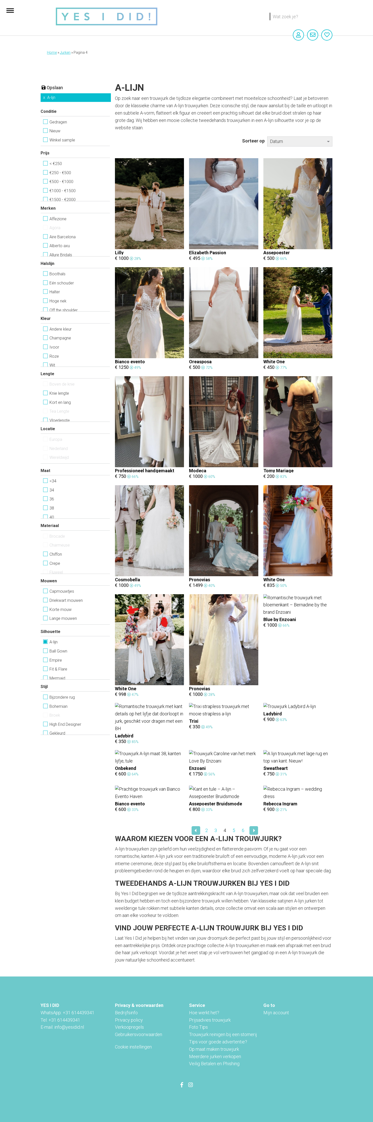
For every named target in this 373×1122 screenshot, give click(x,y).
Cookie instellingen (133, 1046)
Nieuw (54, 131)
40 (51, 517)
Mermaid (57, 678)
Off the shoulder (63, 310)
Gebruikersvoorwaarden (138, 1034)
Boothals (57, 274)
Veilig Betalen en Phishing (214, 1063)
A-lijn (51, 97)
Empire (55, 660)
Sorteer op (253, 140)
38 (51, 508)
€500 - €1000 (61, 181)
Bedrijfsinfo (126, 1012)
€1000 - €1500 (62, 190)
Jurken (65, 52)
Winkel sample (62, 140)
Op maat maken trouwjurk (214, 1049)
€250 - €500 (60, 172)
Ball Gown (58, 651)
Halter (54, 291)
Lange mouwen (63, 618)
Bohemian (58, 706)
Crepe (54, 563)
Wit (52, 365)
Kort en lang (60, 402)
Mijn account (276, 1012)
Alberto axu (59, 245)
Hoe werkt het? (204, 1012)
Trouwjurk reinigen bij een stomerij (223, 1034)
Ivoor (54, 347)
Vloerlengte (59, 420)
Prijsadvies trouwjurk (210, 1020)
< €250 (55, 163)
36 (51, 499)
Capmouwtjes (61, 591)
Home (52, 52)
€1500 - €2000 (62, 199)
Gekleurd (57, 733)
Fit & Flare (58, 669)
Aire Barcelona (62, 236)
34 (51, 490)
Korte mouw (60, 609)
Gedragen (58, 122)
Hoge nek (57, 301)
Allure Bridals (60, 254)
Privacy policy (129, 1020)
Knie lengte (59, 393)
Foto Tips (198, 1027)
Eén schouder (61, 283)
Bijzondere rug (62, 697)
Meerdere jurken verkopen (215, 1056)
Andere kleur (60, 329)
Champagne (60, 338)
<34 (52, 481)
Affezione (57, 218)
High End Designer (65, 724)
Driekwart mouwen (66, 600)
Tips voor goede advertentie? (218, 1041)
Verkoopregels (129, 1027)
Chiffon (55, 554)
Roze (54, 356)
